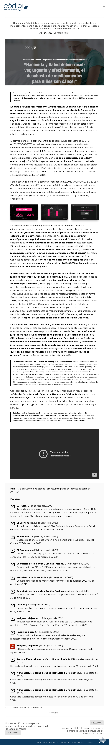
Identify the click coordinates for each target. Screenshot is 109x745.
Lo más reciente (62, 33)
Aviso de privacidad (56, 742)
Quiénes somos (42, 742)
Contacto (90, 742)
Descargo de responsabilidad (74, 742)
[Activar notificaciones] (102, 738)
